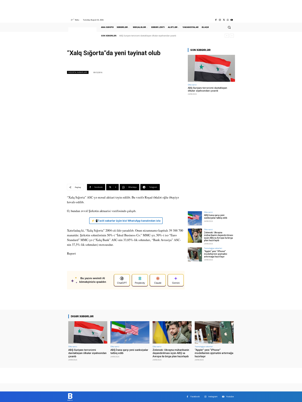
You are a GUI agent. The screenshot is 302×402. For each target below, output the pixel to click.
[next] (232, 36)
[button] (229, 27)
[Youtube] (232, 20)
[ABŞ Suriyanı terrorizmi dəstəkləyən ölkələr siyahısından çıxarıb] (211, 68)
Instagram (213, 396)
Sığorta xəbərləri (77, 72)
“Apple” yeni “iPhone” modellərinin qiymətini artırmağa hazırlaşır (215, 254)
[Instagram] (220, 20)
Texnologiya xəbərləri (213, 248)
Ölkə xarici (192, 85)
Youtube (230, 396)
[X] (224, 20)
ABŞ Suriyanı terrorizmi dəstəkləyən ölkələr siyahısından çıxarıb (147, 35)
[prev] (227, 36)
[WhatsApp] (228, 20)
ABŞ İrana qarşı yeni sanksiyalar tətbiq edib (215, 216)
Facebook (195, 396)
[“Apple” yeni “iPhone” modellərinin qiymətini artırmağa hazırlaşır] (195, 254)
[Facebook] (216, 20)
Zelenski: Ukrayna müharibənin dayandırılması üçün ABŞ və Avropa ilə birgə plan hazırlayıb (218, 236)
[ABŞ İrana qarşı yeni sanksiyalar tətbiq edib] (195, 218)
